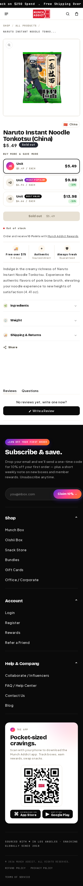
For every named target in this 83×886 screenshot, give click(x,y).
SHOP (6, 25)
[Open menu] (6, 14)
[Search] (67, 14)
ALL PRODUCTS (26, 25)
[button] (41, 305)
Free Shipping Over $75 (57, 4)
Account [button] (14, 600)
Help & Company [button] (22, 663)
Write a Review (49, 412)
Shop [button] (10, 517)
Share (12, 347)
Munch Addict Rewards (63, 236)
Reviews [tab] (10, 391)
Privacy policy (42, 868)
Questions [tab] (30, 391)
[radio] (41, 166)
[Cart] (76, 14)
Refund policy (15, 868)
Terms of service (17, 877)
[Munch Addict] (41, 14)
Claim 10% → (67, 494)
